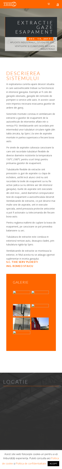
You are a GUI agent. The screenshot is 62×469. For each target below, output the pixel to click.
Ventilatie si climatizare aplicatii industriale (35, 47)
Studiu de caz (45, 42)
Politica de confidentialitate (31, 463)
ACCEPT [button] (53, 463)
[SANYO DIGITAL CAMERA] (21, 302)
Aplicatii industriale (22, 42)
